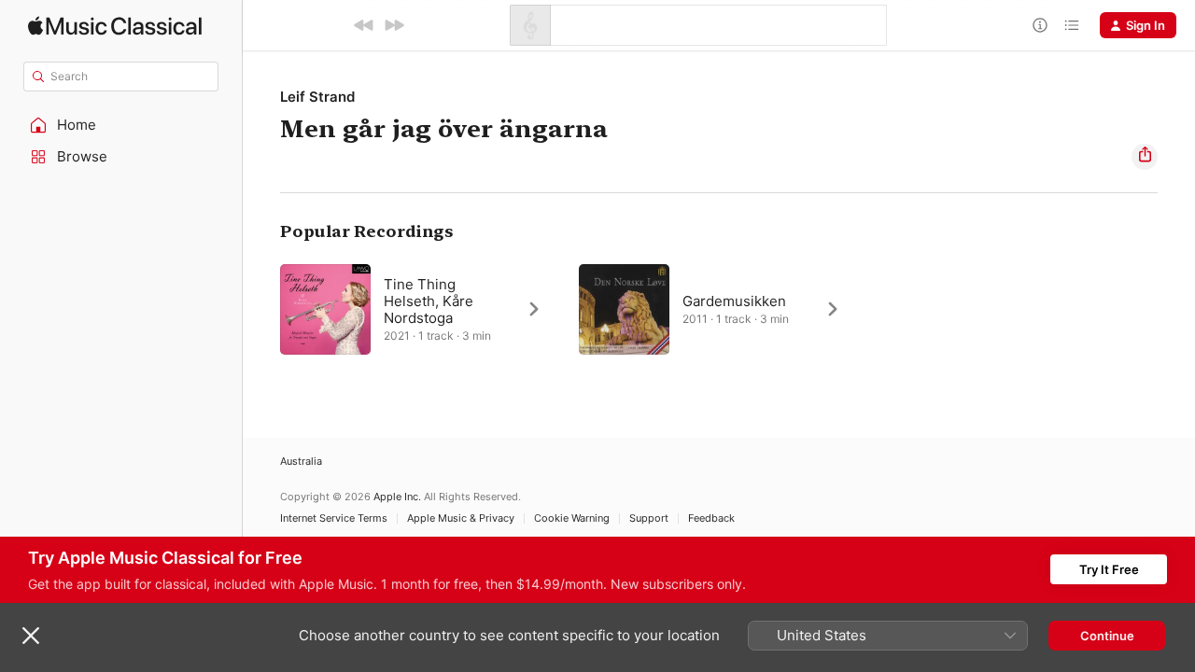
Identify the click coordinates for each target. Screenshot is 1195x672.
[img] (115, 25)
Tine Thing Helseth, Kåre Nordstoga (428, 301)
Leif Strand (317, 96)
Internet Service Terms (333, 518)
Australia (301, 461)
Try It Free (1109, 569)
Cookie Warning (572, 518)
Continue (1107, 635)
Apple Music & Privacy (460, 518)
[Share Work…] (1145, 157)
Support (648, 518)
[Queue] (1072, 25)
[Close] (30, 635)
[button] (121, 125)
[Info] (1040, 25)
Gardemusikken (734, 301)
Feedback (711, 518)
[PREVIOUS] (364, 25)
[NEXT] (394, 25)
